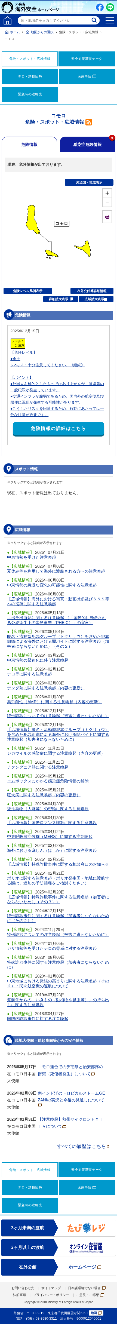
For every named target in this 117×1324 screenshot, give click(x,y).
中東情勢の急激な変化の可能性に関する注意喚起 (52, 585)
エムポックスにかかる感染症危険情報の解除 (48, 781)
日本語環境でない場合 (84, 1288)
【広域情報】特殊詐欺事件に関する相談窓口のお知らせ (58, 864)
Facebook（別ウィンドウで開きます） (100, 7)
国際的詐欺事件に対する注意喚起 (37, 1018)
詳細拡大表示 (58, 299)
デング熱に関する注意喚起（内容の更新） (46, 688)
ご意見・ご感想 (87, 1295)
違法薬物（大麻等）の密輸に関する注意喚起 (48, 808)
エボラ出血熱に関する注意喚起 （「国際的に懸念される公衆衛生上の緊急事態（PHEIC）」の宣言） (56, 620)
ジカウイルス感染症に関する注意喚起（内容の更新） (56, 753)
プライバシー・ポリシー (51, 1295)
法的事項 (19, 1295)
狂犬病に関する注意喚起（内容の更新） (44, 794)
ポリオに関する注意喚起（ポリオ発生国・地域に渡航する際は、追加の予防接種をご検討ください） (58, 880)
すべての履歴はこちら (81, 1146)
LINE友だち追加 (110, 7)
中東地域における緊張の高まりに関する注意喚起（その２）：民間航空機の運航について (58, 983)
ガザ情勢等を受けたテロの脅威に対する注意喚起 (52, 948)
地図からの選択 (42, 32)
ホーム (15, 32)
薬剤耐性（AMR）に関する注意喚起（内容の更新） (54, 701)
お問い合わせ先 (22, 1288)
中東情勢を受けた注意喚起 (31, 557)
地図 (94, 1312)
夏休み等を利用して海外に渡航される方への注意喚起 (56, 571)
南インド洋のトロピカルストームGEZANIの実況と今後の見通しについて (71, 1096)
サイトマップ (51, 1288)
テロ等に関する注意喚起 (29, 674)
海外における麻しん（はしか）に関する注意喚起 (52, 850)
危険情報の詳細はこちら (58, 428)
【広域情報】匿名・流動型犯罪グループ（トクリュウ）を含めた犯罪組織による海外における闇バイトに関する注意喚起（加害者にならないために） (58, 734)
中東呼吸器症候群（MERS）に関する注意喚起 (50, 836)
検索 (95, 20)
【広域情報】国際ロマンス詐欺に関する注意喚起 (52, 822)
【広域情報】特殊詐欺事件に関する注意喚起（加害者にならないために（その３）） (58, 899)
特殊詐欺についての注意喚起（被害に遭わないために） (58, 715)
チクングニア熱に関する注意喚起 (37, 767)
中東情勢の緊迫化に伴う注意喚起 (37, 660)
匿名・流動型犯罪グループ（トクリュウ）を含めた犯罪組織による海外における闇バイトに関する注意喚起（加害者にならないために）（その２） (58, 641)
